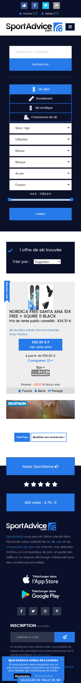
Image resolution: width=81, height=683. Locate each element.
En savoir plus (44, 676)
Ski (11, 330)
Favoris (26, 391)
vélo (59, 541)
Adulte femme (36, 330)
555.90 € (40, 344)
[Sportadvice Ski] (34, 26)
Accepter (22, 676)
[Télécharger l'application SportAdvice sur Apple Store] (40, 578)
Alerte (41, 391)
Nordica (19, 330)
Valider (40, 214)
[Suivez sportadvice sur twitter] (45, 5)
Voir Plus (22, 437)
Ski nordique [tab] (44, 107)
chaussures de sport (20, 547)
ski (48, 541)
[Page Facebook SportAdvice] (21, 611)
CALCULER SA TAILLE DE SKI (40, 680)
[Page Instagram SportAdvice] (45, 611)
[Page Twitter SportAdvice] (33, 611)
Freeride (53, 330)
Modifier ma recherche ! (49, 437)
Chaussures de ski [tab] (44, 117)
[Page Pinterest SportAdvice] (57, 611)
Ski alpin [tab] (44, 89)
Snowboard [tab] (44, 98)
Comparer (39, 360)
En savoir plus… (43, 655)
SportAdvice (14, 536)
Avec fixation (18, 334)
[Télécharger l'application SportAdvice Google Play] (40, 593)
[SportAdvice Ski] (31, 526)
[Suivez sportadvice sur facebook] (35, 5)
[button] (40, 128)
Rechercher (40, 64)
